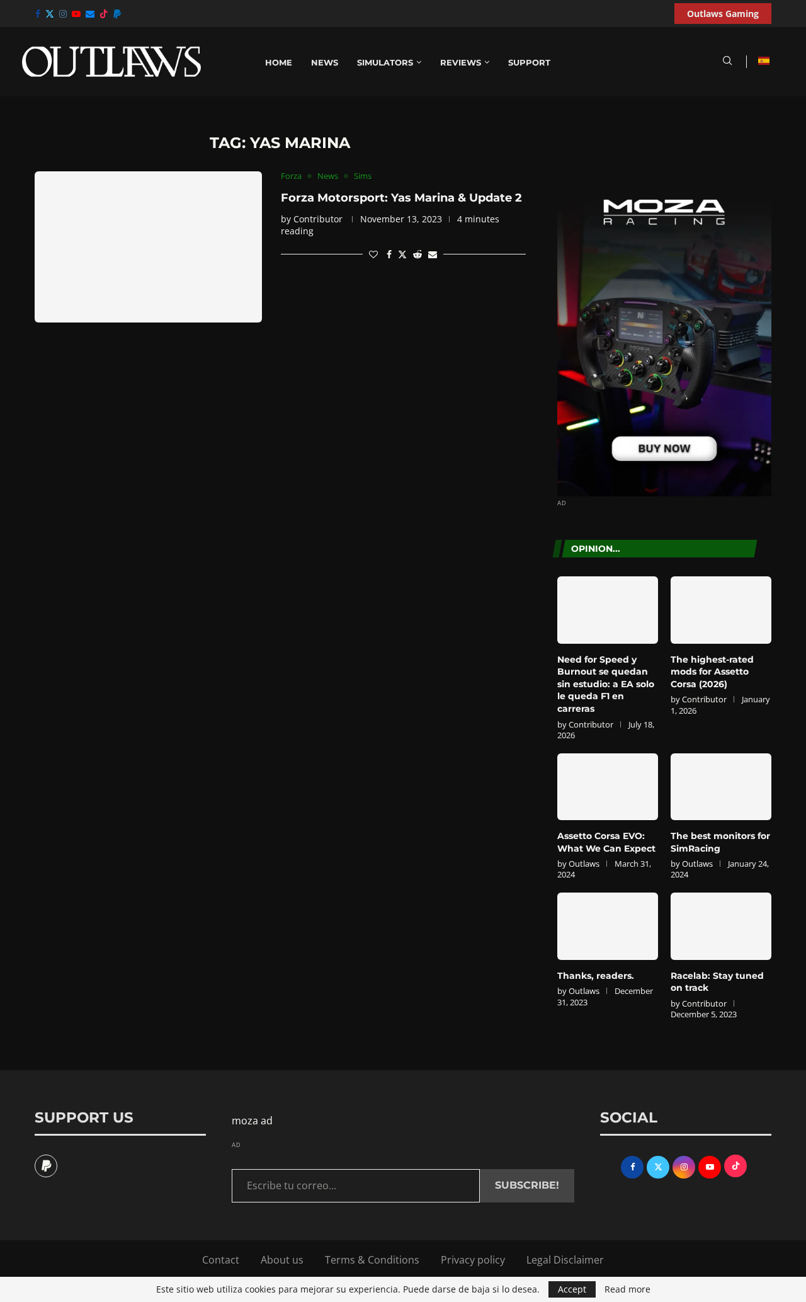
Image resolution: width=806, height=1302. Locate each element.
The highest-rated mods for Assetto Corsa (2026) (712, 672)
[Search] (727, 62)
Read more (627, 1289)
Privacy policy (473, 1260)
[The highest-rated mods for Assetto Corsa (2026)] (721, 610)
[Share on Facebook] (389, 254)
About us (282, 1260)
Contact (220, 1260)
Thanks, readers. (595, 975)
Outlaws (584, 863)
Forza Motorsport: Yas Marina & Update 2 (401, 198)
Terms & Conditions (372, 1260)
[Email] (90, 14)
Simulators (385, 62)
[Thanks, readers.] (607, 926)
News (324, 62)
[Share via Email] (432, 254)
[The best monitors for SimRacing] (721, 787)
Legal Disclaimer (565, 1260)
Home (278, 62)
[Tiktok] (104, 14)
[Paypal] (117, 14)
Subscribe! (527, 1185)
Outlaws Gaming (723, 14)
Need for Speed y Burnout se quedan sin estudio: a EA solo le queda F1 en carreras (605, 684)
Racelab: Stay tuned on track (717, 982)
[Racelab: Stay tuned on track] (721, 926)
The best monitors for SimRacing (720, 842)
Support (529, 62)
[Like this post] (373, 254)
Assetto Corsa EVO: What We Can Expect (606, 842)
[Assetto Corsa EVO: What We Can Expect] (607, 787)
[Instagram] (63, 14)
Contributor (318, 219)
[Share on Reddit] (417, 254)
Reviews (460, 62)
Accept (572, 1289)
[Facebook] (38, 14)
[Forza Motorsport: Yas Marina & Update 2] (148, 247)
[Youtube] (76, 14)
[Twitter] (50, 14)
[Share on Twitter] (402, 254)
